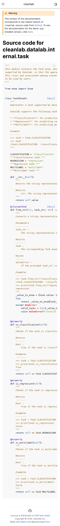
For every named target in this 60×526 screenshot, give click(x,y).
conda (47, 515)
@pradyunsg (38, 521)
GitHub (38, 25)
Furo (48, 521)
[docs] (51, 98)
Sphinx (23, 521)
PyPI (37, 515)
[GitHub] (30, 511)
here (30, 31)
